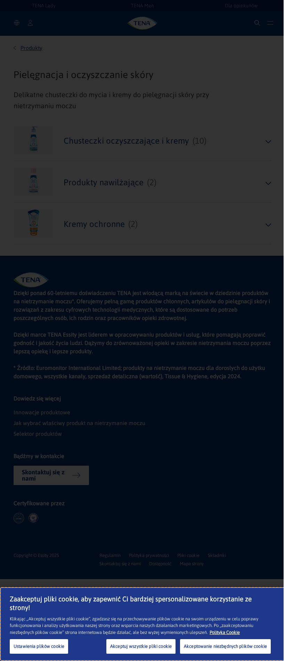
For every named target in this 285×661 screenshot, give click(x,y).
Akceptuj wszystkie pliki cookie (141, 646)
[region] (142, 624)
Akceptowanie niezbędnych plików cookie (225, 646)
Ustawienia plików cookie (39, 646)
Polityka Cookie (225, 632)
